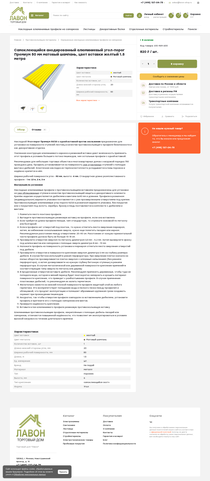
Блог (105, 440)
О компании (42, 3)
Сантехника (69, 425)
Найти (129, 15)
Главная (17, 40)
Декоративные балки (112, 29)
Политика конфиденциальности (119, 444)
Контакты (27, 3)
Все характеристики (86, 100)
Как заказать (81, 3)
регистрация (159, 17)
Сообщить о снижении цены (168, 76)
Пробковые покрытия (74, 444)
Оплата (107, 425)
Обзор (21, 129)
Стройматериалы (173, 29)
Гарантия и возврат (61, 3)
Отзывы (38, 129)
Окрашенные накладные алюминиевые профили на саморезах (91, 40)
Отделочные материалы (143, 29)
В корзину (177, 64)
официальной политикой (161, 432)
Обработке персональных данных (30, 474)
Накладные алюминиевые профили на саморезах (48, 29)
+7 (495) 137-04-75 (152, 2)
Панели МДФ (195, 29)
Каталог (39, 15)
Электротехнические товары (78, 440)
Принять (63, 472)
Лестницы (89, 29)
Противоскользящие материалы (41, 40)
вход (146, 17)
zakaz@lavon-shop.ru (182, 3)
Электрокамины (71, 421)
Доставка (14, 3)
